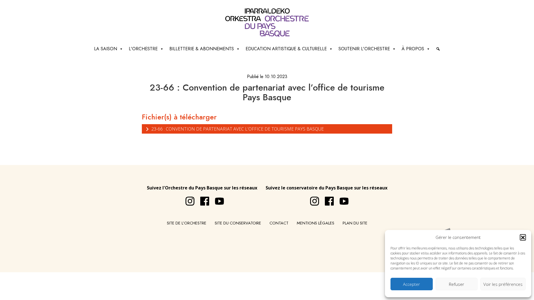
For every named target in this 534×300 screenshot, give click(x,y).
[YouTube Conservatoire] (341, 199)
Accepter (411, 284)
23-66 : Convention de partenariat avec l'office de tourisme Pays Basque (237, 129)
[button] (523, 237)
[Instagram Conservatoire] (311, 199)
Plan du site (355, 223)
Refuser (456, 284)
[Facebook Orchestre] (202, 199)
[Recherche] (438, 48)
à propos (413, 49)
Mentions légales (315, 223)
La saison (105, 49)
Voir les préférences (503, 284)
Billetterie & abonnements (201, 49)
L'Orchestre (143, 49)
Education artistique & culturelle (286, 49)
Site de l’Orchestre (186, 223)
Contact (279, 223)
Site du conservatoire (238, 223)
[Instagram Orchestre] (187, 199)
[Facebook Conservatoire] (326, 199)
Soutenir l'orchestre (364, 49)
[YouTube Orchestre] (216, 199)
